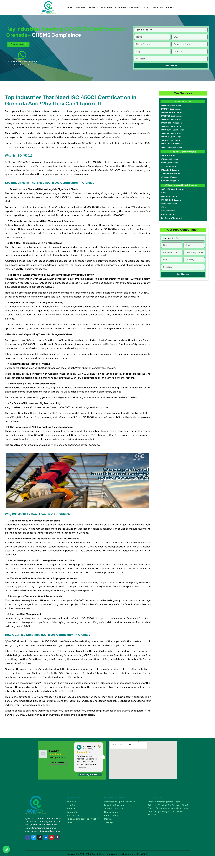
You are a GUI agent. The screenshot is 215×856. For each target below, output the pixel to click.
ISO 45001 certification (94, 143)
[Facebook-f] (27, 837)
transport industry (22, 306)
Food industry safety (17, 373)
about (57, 123)
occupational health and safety (84, 586)
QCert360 (10, 641)
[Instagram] (39, 837)
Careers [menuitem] (170, 7)
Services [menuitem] (93, 7)
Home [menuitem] (69, 7)
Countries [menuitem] (120, 7)
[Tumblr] (57, 837)
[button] (103, 757)
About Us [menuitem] (80, 7)
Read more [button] (81, 768)
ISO (20, 162)
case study (27, 669)
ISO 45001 (100, 127)
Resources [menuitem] (135, 7)
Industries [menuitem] (106, 7)
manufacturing (87, 111)
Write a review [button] (57, 762)
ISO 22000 (44, 368)
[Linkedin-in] (45, 837)
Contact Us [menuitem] (157, 7)
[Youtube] (51, 837)
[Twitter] (33, 837)
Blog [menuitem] (146, 7)
